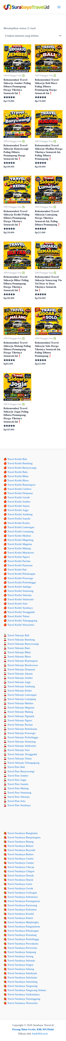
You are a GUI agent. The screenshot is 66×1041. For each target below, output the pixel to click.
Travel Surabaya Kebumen (22, 909)
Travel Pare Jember (17, 775)
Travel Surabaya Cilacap (20, 867)
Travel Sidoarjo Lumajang (21, 699)
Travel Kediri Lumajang (20, 531)
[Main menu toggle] (58, 6)
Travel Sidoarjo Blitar (19, 652)
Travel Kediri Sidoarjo (19, 595)
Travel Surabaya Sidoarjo (21, 960)
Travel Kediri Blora (18, 480)
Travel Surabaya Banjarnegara (23, 837)
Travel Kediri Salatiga (19, 586)
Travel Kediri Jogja (17, 510)
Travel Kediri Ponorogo (20, 578)
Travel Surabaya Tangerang (22, 986)
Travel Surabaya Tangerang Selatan (26, 990)
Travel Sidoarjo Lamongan (22, 694)
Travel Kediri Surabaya (20, 607)
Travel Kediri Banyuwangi (21, 467)
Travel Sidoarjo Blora (19, 656)
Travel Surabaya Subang (20, 969)
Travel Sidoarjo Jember (20, 677)
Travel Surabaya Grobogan (22, 892)
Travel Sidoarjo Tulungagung (23, 762)
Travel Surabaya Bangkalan (22, 833)
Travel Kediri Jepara (18, 505)
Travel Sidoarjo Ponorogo (21, 733)
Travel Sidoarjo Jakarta (20, 673)
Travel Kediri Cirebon (19, 489)
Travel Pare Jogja (16, 779)
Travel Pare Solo (16, 801)
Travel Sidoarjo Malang (20, 711)
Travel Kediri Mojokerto (20, 552)
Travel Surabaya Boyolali (21, 850)
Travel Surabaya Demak (20, 875)
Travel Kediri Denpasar (20, 493)
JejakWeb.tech (40, 1033)
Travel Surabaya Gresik (20, 888)
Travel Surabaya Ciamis (20, 858)
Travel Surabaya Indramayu (22, 896)
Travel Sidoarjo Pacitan (20, 724)
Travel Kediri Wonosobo (20, 624)
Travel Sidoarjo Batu (18, 648)
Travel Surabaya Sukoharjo (22, 977)
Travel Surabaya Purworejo (22, 947)
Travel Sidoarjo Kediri (19, 690)
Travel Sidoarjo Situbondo (21, 745)
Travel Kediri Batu (17, 472)
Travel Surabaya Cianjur (20, 862)
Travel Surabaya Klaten (20, 918)
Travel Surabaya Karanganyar (23, 901)
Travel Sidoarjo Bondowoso (22, 665)
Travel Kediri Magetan (19, 544)
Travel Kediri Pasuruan (20, 565)
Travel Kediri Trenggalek (21, 612)
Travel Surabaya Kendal (20, 913)
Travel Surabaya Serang (20, 956)
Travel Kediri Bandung (20, 463)
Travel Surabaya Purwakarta (22, 943)
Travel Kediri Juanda (18, 518)
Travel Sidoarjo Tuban (19, 758)
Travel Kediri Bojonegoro (21, 484)
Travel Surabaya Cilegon (20, 871)
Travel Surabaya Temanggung (23, 998)
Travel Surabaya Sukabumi (22, 973)
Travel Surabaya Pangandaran (23, 926)
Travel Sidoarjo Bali (18, 635)
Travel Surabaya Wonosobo (22, 1003)
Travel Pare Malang (18, 788)
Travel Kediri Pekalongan (21, 573)
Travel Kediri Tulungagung (22, 620)
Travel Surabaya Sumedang (22, 981)
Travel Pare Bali (16, 767)
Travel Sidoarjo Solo (18, 750)
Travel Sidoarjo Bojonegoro (22, 660)
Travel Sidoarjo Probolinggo (22, 737)
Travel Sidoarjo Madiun (20, 703)
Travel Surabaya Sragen (20, 964)
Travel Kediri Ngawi (18, 556)
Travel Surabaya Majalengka (23, 922)
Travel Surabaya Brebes (20, 854)
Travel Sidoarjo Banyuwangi (23, 643)
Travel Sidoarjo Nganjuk (20, 716)
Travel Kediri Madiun (19, 535)
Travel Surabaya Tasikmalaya (23, 994)
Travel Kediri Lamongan (20, 527)
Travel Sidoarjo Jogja (19, 682)
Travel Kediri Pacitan (18, 561)
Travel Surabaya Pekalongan (23, 930)
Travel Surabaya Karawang (22, 905)
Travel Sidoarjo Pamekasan (22, 728)
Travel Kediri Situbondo (20, 599)
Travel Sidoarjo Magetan (20, 707)
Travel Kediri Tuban (18, 616)
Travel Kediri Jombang (20, 514)
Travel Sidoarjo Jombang (21, 686)
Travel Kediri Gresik (18, 497)
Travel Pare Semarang (19, 792)
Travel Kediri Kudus (18, 523)
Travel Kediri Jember (18, 501)
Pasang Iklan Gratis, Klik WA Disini (33, 1029)
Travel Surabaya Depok (20, 879)
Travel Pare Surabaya (19, 805)
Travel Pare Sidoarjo (18, 796)
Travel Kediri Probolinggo (21, 582)
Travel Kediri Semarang (20, 590)
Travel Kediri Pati (17, 569)
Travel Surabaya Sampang (21, 952)
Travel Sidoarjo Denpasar (21, 669)
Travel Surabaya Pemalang (22, 935)
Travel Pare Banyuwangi (20, 771)
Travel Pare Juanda (17, 784)
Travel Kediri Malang (19, 548)
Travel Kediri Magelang (20, 539)
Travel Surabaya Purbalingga (23, 939)
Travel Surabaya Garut (19, 884)
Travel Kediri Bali (17, 459)
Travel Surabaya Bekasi (20, 845)
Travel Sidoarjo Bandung (21, 639)
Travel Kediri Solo (17, 603)
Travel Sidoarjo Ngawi (19, 720)
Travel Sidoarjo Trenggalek (22, 754)
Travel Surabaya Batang (20, 841)
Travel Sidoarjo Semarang (21, 741)
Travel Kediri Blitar (18, 476)
